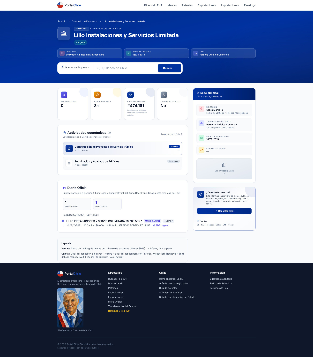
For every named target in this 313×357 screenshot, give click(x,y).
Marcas (172, 5)
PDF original (161, 225)
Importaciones (230, 5)
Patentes (187, 5)
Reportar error (226, 211)
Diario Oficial (115, 301)
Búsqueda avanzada (221, 278)
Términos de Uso (219, 288)
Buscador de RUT (117, 278)
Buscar (167, 68)
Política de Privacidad (221, 283)
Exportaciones (207, 5)
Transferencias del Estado (122, 306)
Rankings (250, 5)
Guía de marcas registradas (173, 283)
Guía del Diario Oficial (170, 292)
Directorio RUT (153, 5)
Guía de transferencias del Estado (177, 297)
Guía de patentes (168, 288)
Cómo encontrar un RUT (172, 278)
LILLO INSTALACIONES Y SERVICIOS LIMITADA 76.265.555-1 (104, 221)
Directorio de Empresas (84, 21)
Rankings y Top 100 (119, 310)
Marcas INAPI (115, 283)
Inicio (63, 21)
